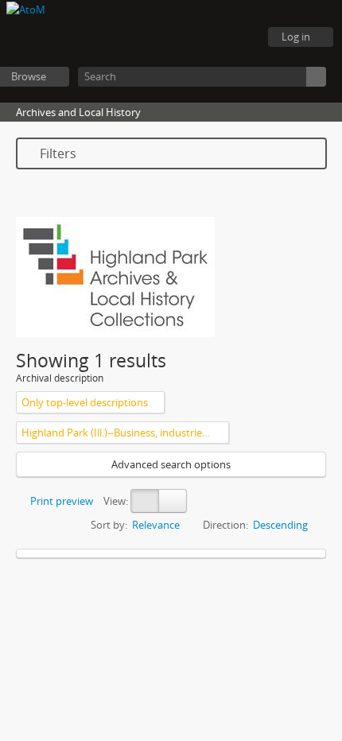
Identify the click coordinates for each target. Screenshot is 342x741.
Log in (296, 36)
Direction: (225, 525)
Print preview (60, 501)
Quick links (238, 37)
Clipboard (159, 37)
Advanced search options (171, 464)
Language (199, 37)
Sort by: (109, 525)
